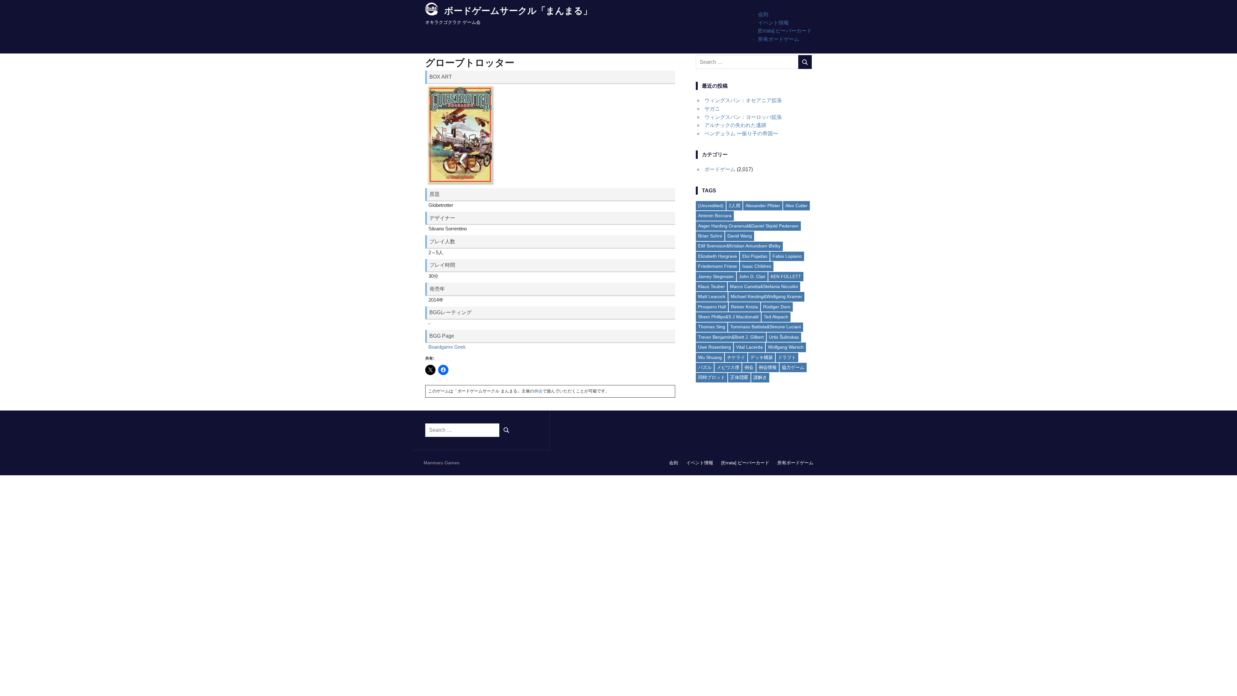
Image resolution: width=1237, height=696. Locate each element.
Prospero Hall (712, 306)
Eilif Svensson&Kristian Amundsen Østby (739, 245)
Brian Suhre (710, 235)
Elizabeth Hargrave (717, 256)
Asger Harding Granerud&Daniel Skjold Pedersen (748, 225)
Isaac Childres (756, 266)
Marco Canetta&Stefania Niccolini (764, 286)
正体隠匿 (739, 377)
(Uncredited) (711, 205)
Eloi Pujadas (754, 256)
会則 (763, 14)
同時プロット (711, 377)
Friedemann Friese (717, 266)
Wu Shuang (710, 357)
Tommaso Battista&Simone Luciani (765, 326)
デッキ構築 (761, 357)
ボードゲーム (720, 169)
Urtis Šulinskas (784, 337)
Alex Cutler (796, 205)
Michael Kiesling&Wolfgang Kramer (766, 296)
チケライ (736, 357)
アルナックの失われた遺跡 (735, 125)
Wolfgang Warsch (786, 347)
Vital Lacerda (749, 347)
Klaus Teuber (711, 286)
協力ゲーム (793, 367)
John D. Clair (752, 276)
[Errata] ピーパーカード (785, 31)
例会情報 (768, 367)
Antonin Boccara (715, 215)
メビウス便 (728, 367)
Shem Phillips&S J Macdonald (728, 316)
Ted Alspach (776, 316)
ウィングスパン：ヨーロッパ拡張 (743, 117)
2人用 (734, 205)
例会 (538, 391)
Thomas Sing (711, 326)
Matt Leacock (711, 296)
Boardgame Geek (447, 347)
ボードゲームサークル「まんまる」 (518, 11)
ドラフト (787, 357)
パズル (705, 367)
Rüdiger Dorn (777, 306)
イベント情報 (773, 22)
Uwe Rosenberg (714, 347)
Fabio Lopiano (787, 256)
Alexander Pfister (762, 205)
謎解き (760, 377)
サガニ (712, 108)
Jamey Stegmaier (716, 276)
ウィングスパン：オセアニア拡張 (743, 100)
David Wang (739, 235)
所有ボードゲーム (778, 39)
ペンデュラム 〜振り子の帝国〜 (741, 133)
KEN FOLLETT (786, 276)
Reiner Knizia (744, 306)
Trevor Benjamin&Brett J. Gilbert (731, 337)
